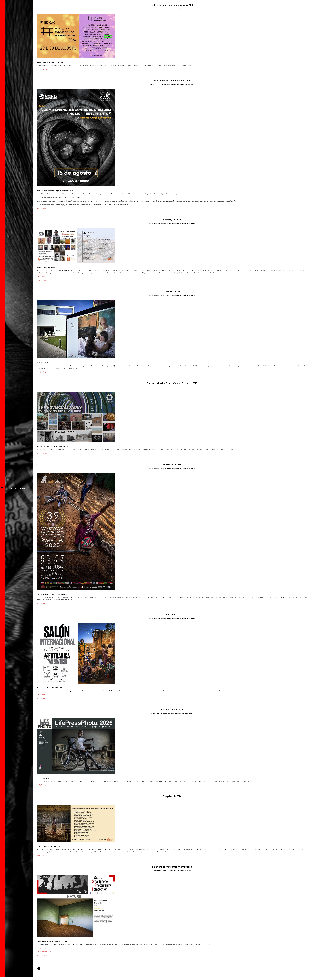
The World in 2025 (172, 464)
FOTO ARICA (172, 614)
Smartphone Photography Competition (172, 866)
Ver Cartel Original (42, 208)
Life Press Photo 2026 (172, 709)
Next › (55, 968)
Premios (163, 8)
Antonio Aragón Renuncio (179, 8)
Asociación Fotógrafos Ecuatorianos (172, 80)
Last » (61, 968)
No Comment (192, 8)
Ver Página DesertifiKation (44, 952)
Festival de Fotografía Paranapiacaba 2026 (172, 4)
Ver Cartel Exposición (43, 603)
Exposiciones (157, 8)
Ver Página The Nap (42, 955)
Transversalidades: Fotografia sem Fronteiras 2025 (172, 383)
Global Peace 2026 (172, 291)
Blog (151, 8)
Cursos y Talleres (159, 84)
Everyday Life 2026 (172, 219)
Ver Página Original (42, 69)
